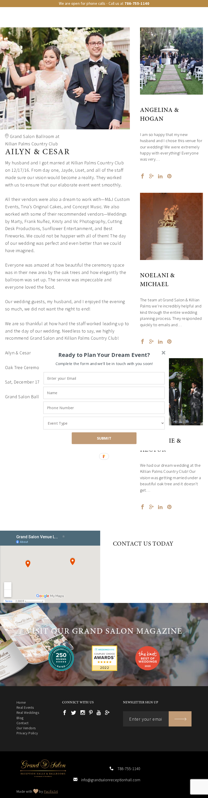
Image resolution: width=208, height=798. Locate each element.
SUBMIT (104, 438)
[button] (104, 355)
